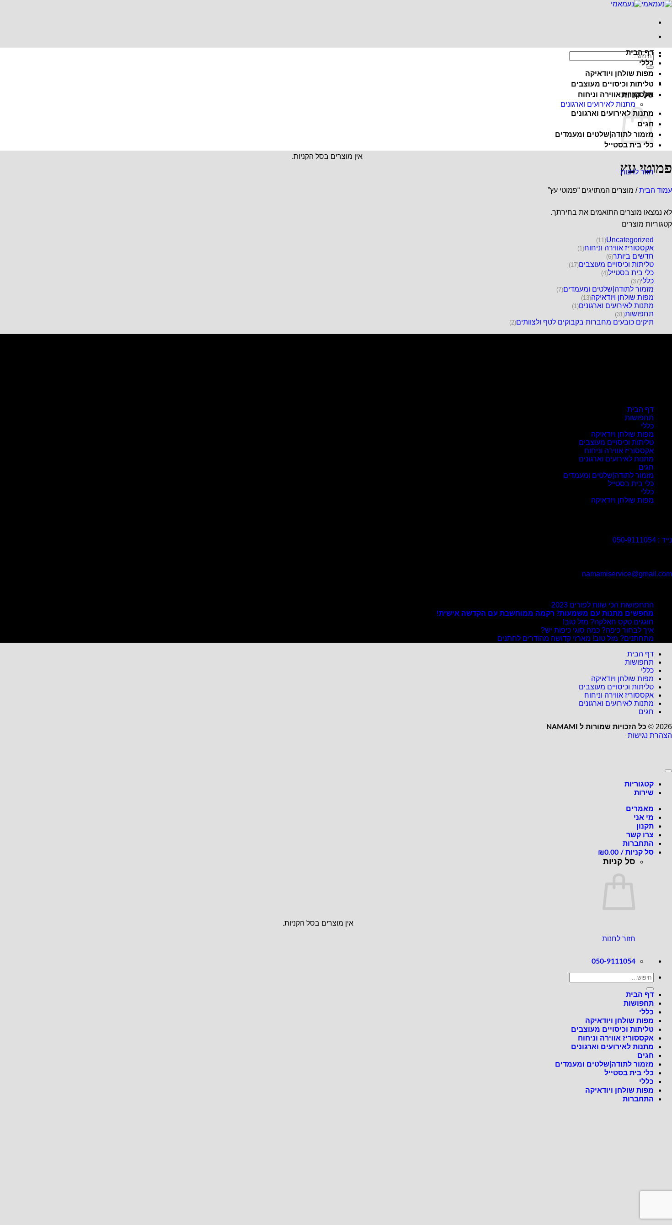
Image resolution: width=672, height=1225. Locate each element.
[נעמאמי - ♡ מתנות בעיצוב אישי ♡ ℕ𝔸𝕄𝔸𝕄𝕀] (641, 4)
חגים (646, 467)
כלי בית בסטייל (629, 145)
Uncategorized (630, 240)
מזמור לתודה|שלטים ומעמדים (604, 134)
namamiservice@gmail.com (627, 574)
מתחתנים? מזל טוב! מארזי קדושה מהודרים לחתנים (575, 638)
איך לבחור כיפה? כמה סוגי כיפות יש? (597, 630)
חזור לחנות (637, 172)
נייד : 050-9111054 (642, 540)
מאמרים (640, 809)
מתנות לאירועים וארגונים (597, 104)
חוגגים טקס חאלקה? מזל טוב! (608, 622)
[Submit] (650, 67)
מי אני (644, 817)
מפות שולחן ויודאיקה (619, 73)
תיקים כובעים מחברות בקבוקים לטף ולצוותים (585, 322)
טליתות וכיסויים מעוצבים (612, 84)
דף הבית (640, 52)
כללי (646, 63)
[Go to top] (668, 771)
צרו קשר (640, 835)
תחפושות (639, 314)
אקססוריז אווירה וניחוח (616, 94)
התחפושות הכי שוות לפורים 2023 (602, 605)
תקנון (645, 826)
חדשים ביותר (633, 256)
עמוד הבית (655, 190)
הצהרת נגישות (650, 735)
